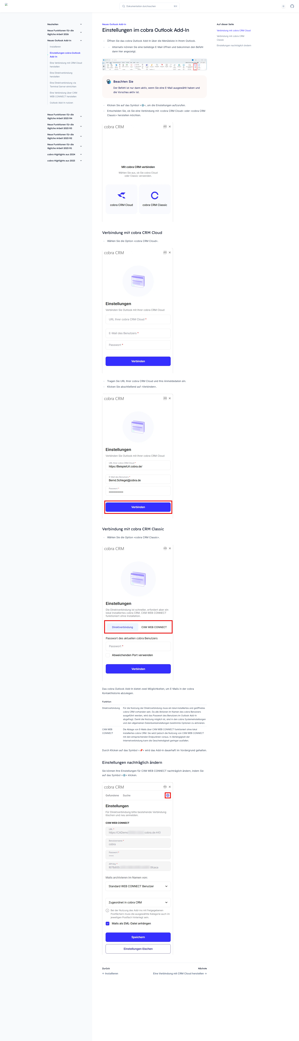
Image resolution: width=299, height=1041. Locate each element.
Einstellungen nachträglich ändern (234, 45)
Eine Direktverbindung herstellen (61, 74)
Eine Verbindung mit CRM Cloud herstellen (66, 64)
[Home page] (8, 6)
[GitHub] (292, 6)
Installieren (55, 46)
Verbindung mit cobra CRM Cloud (234, 30)
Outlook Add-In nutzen (61, 102)
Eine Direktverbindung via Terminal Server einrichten (63, 84)
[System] (283, 6)
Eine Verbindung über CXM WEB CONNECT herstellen (63, 94)
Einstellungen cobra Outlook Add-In (65, 55)
